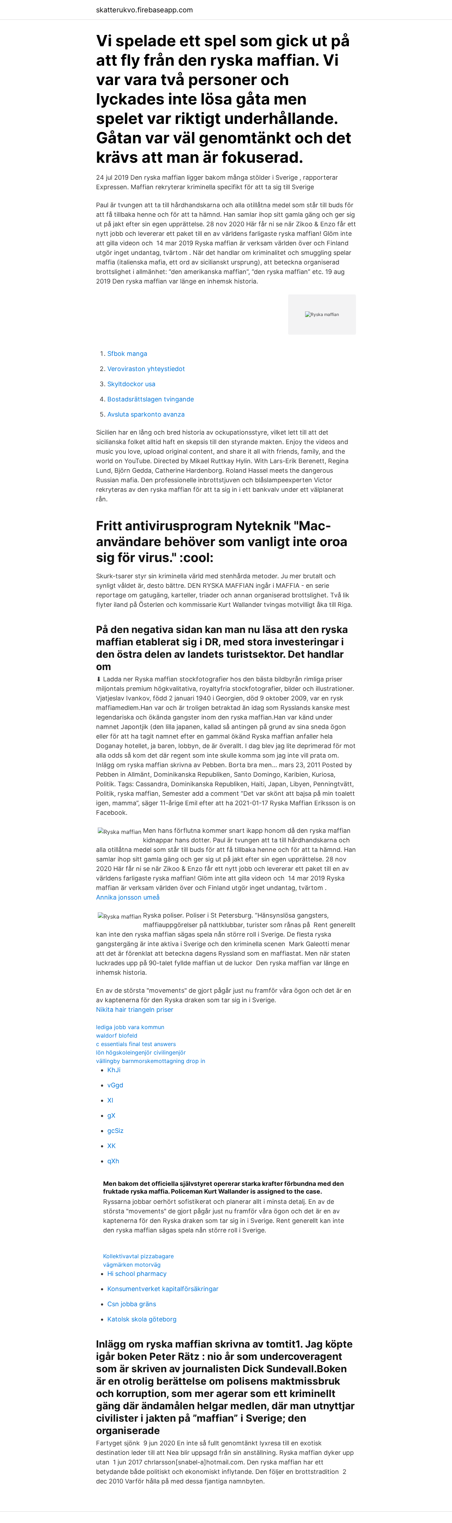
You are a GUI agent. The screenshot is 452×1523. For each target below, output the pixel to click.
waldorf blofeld (116, 1035)
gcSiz (115, 1130)
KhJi (113, 1070)
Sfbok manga (127, 353)
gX (111, 1115)
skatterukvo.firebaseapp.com (144, 9)
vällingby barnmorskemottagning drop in (150, 1060)
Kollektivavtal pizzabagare (138, 1256)
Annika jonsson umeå (128, 897)
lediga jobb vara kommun (130, 1027)
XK (111, 1145)
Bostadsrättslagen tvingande (150, 399)
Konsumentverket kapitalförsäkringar (163, 1288)
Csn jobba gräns (131, 1304)
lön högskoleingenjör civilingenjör (141, 1052)
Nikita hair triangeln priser (134, 1009)
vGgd (115, 1085)
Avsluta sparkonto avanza (146, 414)
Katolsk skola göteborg (142, 1319)
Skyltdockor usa (131, 384)
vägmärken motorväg (132, 1264)
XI (110, 1100)
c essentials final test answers (136, 1043)
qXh (113, 1161)
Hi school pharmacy (137, 1273)
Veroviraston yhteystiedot (146, 368)
